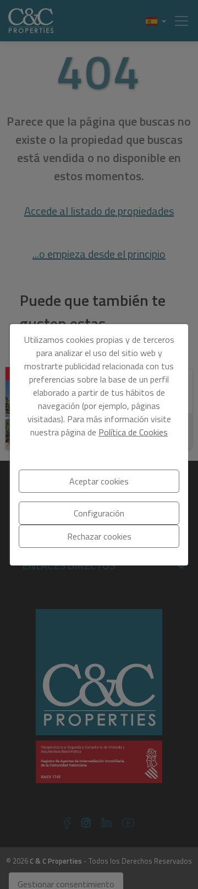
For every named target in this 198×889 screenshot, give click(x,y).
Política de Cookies (133, 432)
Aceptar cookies (99, 481)
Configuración (99, 513)
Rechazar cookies (99, 536)
